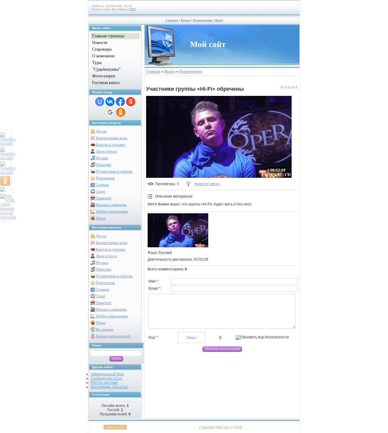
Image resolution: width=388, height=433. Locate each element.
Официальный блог (107, 374)
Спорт (100, 191)
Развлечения (105, 178)
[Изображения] (178, 230)
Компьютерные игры (111, 138)
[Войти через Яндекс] (130, 101)
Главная (172, 20)
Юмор (100, 218)
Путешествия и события (114, 171)
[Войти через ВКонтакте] (110, 101)
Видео (185, 20)
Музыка (102, 158)
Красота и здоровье (110, 145)
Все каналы (104, 329)
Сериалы (102, 185)
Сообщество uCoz (106, 378)
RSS (132, 9)
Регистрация (202, 20)
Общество (103, 165)
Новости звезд (206, 184)
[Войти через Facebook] (120, 101)
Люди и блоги (106, 151)
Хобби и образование (112, 211)
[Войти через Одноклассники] (120, 112)
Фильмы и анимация (111, 205)
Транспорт (104, 198)
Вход (219, 20)
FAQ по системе (104, 383)
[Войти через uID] (99, 101)
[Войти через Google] (110, 112)
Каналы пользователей (113, 336)
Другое (101, 131)
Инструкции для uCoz (109, 387)
